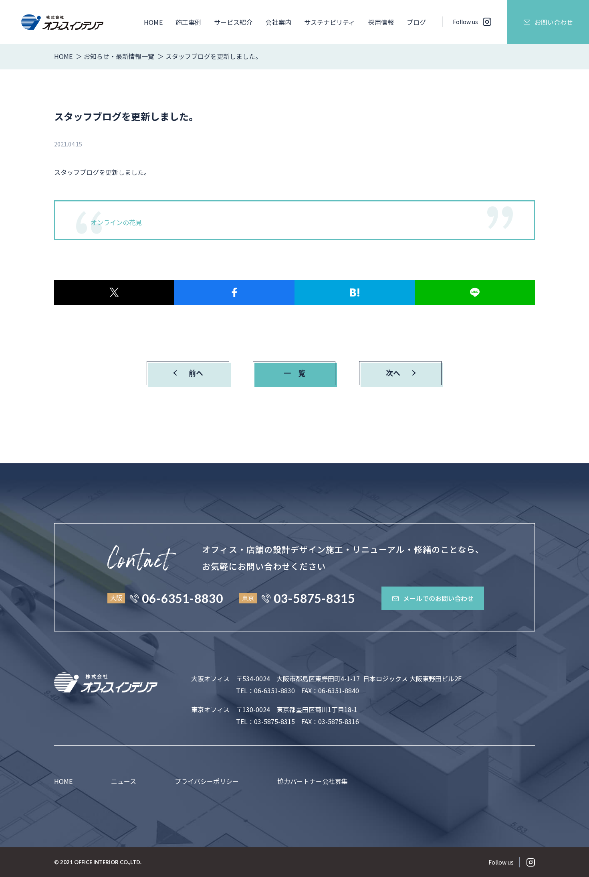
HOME (153, 22)
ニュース (123, 781)
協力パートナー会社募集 (312, 781)
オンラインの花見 (116, 222)
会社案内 (278, 22)
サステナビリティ (329, 22)
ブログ (416, 22)
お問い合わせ (554, 22)
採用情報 (380, 22)
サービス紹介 (233, 22)
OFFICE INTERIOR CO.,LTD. (107, 862)
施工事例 (188, 22)
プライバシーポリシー (207, 781)
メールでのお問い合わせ (438, 598)
